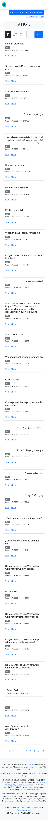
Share (13, 56)
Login (41, 16)
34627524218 (41, 782)
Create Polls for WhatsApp (11, 773)
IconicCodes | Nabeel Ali (30, 807)
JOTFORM (31, 764)
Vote (7, 56)
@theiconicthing (24, 810)
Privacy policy (10, 785)
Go (38, 34)
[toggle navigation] (44, 5)
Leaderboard (32, 16)
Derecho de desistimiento (29, 790)
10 (43, 751)
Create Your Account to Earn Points (26, 12)
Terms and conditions (25, 785)
